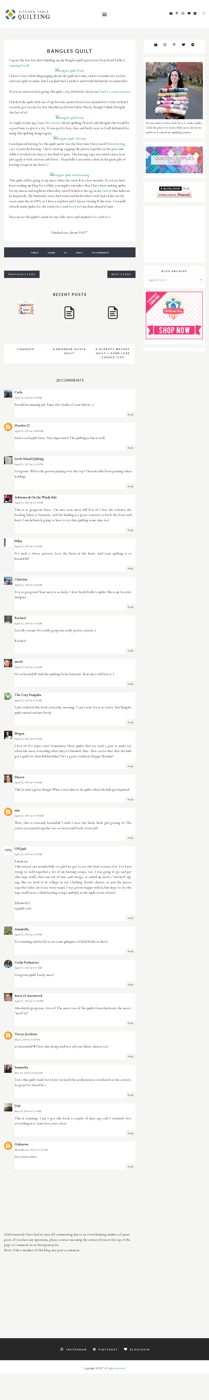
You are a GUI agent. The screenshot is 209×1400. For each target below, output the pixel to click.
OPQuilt (21, 849)
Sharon (19, 777)
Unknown (22, 1144)
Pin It (79, 252)
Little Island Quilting (29, 459)
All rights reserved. (114, 1368)
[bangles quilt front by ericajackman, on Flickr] (69, 70)
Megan (19, 733)
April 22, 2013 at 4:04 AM (28, 585)
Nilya (18, 541)
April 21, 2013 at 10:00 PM (29, 431)
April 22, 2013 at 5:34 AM (28, 700)
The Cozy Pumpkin (28, 695)
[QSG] (174, 172)
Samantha (21, 1067)
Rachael (20, 618)
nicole (19, 661)
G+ (65, 252)
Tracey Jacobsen (26, 1034)
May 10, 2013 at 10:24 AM (29, 1072)
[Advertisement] (70, 1293)
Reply (131, 414)
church (107, 191)
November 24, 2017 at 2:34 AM (31, 1149)
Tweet (35, 252)
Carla (18, 392)
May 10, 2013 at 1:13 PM (28, 1111)
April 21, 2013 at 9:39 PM (28, 397)
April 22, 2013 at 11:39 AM (29, 815)
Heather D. (22, 425)
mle (17, 810)
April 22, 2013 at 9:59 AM (28, 782)
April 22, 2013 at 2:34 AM (28, 546)
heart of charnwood (28, 995)
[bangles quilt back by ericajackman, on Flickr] (70, 118)
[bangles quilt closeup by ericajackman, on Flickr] (70, 138)
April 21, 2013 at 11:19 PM (29, 464)
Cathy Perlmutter (27, 962)
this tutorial (53, 123)
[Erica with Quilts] (174, 118)
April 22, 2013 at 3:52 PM (28, 854)
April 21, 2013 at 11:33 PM (29, 502)
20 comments (100, 252)
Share (51, 252)
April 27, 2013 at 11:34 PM (29, 1001)
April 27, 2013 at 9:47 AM (28, 967)
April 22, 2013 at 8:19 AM (28, 738)
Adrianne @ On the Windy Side (36, 497)
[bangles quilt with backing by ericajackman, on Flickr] (69, 175)
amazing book (18, 65)
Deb (18, 1106)
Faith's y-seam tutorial (114, 91)
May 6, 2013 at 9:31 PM (27, 1039)
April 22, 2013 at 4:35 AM (28, 667)
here (59, 206)
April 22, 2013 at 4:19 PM (28, 934)
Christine (21, 579)
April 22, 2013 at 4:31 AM (28, 623)
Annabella (22, 929)
